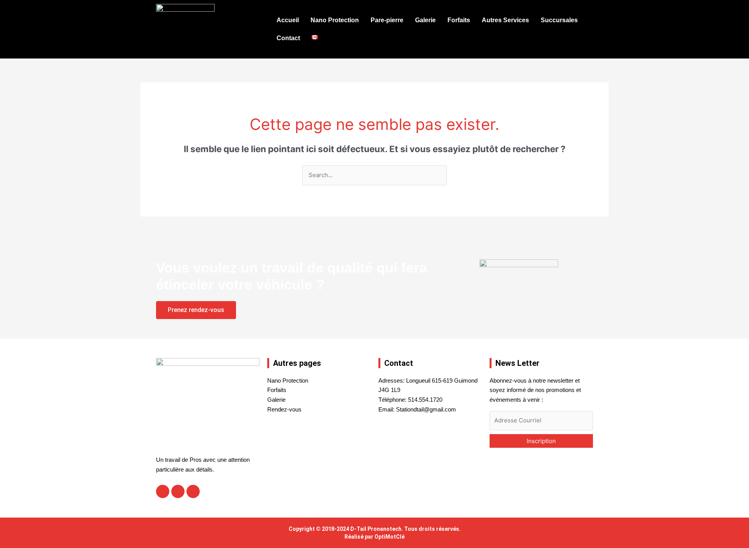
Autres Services (505, 20)
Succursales (559, 20)
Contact (288, 38)
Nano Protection (335, 20)
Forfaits (458, 20)
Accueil (288, 20)
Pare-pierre (387, 20)
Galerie (425, 20)
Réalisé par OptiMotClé (374, 537)
